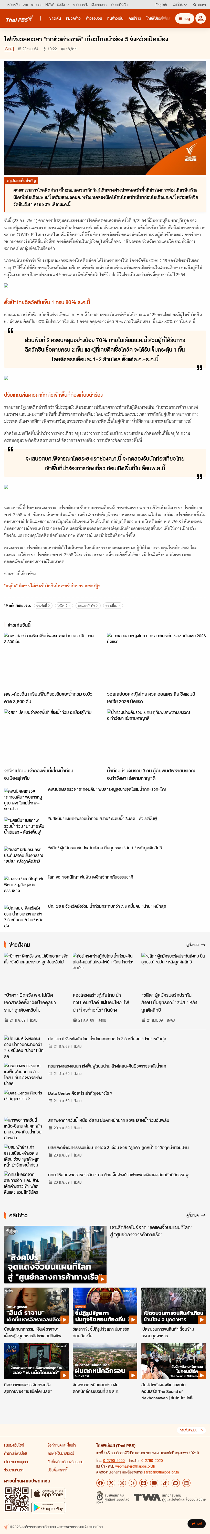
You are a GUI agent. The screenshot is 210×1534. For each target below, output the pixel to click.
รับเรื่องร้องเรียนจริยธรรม (65, 1461)
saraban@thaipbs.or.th (161, 1472)
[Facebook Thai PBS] (100, 1483)
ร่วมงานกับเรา (14, 1469)
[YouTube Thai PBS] (154, 1483)
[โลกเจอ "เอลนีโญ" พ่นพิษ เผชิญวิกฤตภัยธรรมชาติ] (24, 887)
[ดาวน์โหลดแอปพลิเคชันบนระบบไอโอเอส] (48, 1493)
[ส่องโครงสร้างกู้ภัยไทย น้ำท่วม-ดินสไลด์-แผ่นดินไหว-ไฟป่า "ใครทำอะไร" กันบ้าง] (105, 971)
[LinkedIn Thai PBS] (186, 1483)
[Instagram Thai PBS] (122, 1483)
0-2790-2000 (114, 1460)
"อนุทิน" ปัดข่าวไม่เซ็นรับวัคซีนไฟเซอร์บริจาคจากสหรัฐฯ (52, 586)
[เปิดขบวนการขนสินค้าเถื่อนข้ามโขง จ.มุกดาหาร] (173, 1306)
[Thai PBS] (20, 18)
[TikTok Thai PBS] (165, 1483)
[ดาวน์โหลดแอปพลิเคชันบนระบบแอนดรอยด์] (48, 1507)
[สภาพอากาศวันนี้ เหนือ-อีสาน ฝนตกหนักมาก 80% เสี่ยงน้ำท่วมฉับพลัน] (24, 1128)
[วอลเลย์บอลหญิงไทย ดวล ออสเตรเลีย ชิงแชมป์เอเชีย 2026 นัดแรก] (156, 660)
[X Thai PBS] (111, 1483)
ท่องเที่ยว (111, 606)
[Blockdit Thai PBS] (176, 1483)
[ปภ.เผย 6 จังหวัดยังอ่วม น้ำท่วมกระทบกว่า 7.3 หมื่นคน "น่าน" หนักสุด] (24, 916)
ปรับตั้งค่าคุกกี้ (57, 1469)
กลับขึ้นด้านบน (188, 1430)
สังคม (8, 49)
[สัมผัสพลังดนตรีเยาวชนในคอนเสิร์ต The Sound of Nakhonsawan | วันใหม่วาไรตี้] (173, 1361)
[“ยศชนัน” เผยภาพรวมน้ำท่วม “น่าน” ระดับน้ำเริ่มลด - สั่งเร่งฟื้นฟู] (24, 828)
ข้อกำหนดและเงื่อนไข (62, 1445)
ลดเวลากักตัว (86, 606)
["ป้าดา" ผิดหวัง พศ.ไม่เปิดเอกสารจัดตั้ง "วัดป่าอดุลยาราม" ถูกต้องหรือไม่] (36, 971)
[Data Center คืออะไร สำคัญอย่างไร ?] (24, 1101)
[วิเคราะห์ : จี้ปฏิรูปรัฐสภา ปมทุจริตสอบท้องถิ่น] (105, 1306)
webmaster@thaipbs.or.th (135, 1466)
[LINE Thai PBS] (143, 1483)
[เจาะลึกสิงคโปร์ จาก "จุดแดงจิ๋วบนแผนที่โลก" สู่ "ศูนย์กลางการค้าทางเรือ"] (55, 1254)
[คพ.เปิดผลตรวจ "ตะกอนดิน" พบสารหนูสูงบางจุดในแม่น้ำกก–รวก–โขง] (24, 799)
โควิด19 (62, 606)
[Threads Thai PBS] (133, 1483)
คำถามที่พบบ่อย (15, 1453)
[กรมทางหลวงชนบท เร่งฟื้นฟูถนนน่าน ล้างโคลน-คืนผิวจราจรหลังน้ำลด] (24, 1074)
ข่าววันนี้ (41, 606)
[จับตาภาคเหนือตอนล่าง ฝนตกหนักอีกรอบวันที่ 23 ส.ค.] (105, 1361)
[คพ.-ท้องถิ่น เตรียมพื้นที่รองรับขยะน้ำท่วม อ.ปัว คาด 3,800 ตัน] (53, 660)
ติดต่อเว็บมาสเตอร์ (61, 1453)
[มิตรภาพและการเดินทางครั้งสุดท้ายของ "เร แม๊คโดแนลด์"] (36, 1361)
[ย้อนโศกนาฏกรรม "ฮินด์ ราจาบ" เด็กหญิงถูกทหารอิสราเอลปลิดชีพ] (36, 1306)
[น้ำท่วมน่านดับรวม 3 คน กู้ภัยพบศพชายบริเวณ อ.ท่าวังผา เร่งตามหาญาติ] (156, 737)
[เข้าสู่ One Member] (200, 18)
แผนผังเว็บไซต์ (14, 1445)
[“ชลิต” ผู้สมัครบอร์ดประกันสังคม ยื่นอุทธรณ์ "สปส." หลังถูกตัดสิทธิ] (24, 858)
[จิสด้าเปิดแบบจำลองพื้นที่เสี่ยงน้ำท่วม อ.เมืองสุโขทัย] (53, 737)
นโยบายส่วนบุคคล (16, 1461)
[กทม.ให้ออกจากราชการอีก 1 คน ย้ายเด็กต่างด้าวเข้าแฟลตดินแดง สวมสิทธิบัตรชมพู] (24, 1182)
